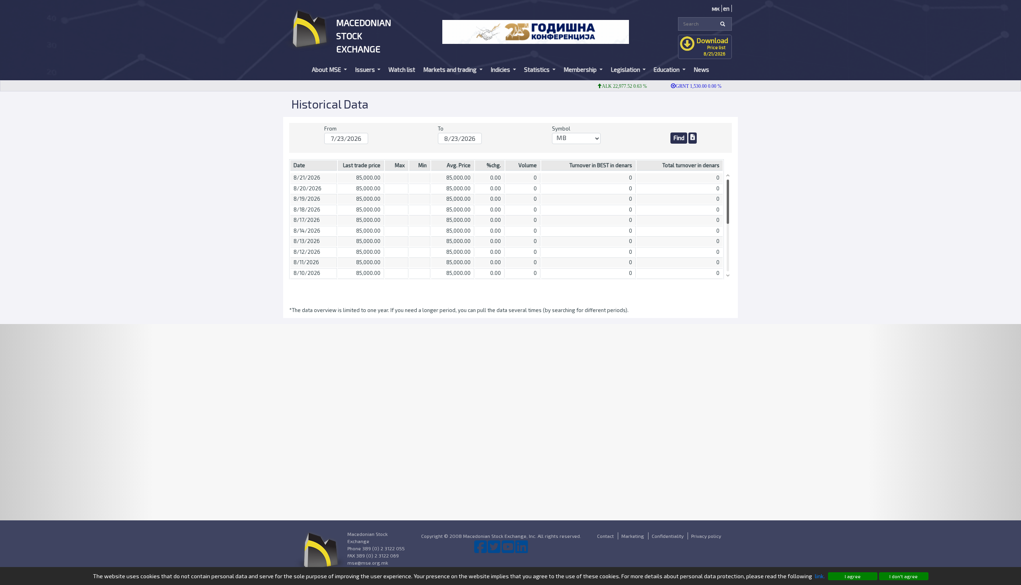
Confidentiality (668, 536)
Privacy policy (706, 536)
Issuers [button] (365, 69)
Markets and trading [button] (450, 69)
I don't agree (903, 576)
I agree (853, 576)
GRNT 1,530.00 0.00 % (686, 86)
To (440, 128)
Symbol (561, 128)
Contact (605, 536)
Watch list (401, 69)
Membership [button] (581, 69)
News (701, 69)
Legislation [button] (626, 69)
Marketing (632, 536)
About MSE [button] (327, 69)
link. (820, 576)
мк (715, 8)
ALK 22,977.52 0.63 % (611, 86)
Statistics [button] (537, 69)
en (726, 8)
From (330, 128)
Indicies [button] (501, 69)
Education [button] (667, 69)
